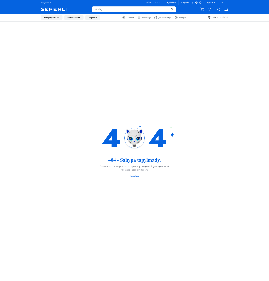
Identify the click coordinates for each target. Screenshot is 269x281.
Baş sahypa (134, 176)
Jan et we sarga (165, 17)
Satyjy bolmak (170, 2)
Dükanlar (130, 17)
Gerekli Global (74, 17)
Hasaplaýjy (146, 17)
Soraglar (182, 17)
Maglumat (93, 17)
